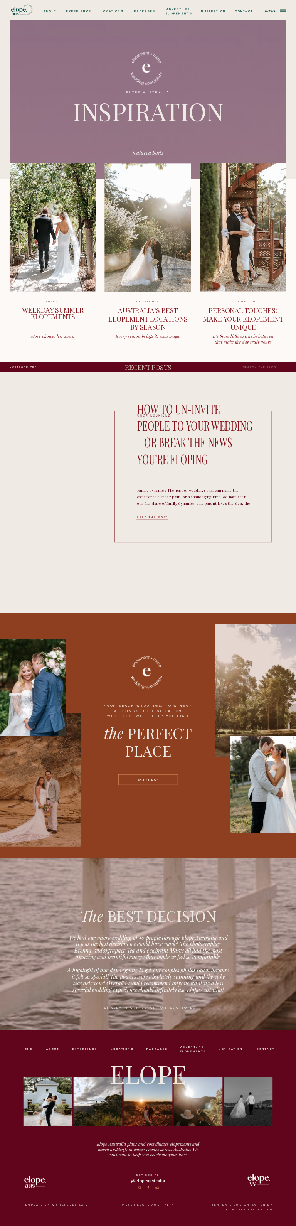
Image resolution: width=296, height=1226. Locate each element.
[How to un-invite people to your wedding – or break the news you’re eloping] (74, 471)
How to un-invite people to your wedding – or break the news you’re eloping (194, 433)
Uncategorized (22, 367)
